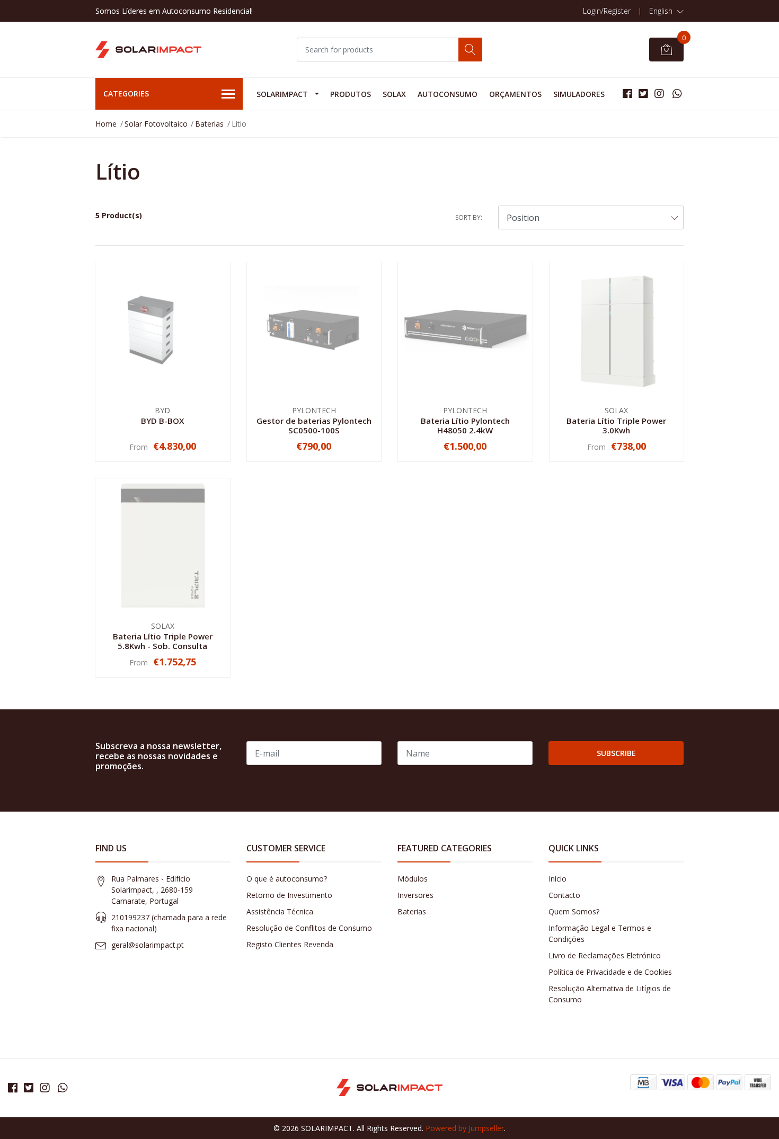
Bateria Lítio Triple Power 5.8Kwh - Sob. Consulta (163, 641)
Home (106, 124)
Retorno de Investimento (289, 895)
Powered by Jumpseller (465, 1128)
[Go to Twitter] (643, 93)
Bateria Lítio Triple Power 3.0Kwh (616, 425)
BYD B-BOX (162, 420)
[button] (666, 11)
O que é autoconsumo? (286, 879)
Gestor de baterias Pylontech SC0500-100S (313, 425)
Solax (394, 94)
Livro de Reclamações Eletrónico (604, 955)
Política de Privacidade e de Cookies (610, 972)
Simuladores (579, 94)
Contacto (564, 895)
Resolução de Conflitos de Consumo (309, 928)
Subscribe (616, 753)
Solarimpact (282, 94)
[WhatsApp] (677, 93)
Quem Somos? (573, 911)
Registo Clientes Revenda (289, 944)
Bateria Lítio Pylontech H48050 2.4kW (465, 425)
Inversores (415, 895)
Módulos (412, 879)
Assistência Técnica (279, 911)
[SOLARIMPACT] (148, 50)
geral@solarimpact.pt (147, 945)
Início (557, 879)
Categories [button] (126, 93)
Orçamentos (515, 94)
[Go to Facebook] (627, 93)
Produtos (350, 94)
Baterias (209, 124)
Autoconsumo (447, 94)
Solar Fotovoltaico (156, 124)
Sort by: (468, 217)
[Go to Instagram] (659, 93)
